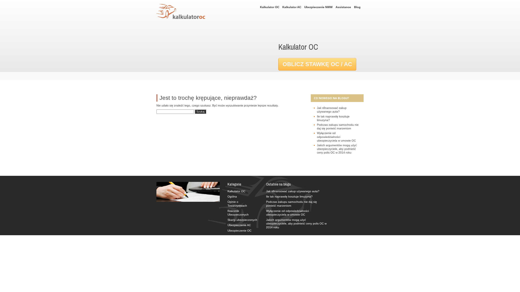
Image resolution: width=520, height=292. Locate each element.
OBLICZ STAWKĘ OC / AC (317, 64)
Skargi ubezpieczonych (242, 219)
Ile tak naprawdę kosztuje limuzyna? (289, 196)
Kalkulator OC (269, 7)
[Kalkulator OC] (182, 12)
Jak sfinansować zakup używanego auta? (292, 191)
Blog (357, 7)
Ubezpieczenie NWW (318, 7)
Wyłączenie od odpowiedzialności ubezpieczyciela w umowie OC (336, 136)
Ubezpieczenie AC (239, 225)
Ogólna (232, 196)
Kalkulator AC (291, 7)
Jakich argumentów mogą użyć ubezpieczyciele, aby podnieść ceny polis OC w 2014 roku (337, 149)
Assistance (343, 7)
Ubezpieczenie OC (239, 230)
